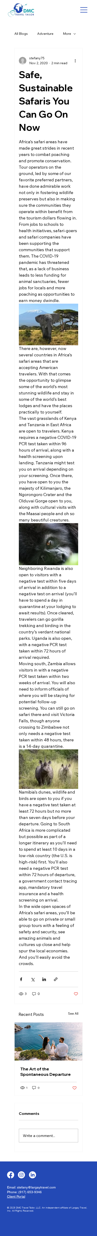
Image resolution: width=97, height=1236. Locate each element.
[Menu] (84, 10)
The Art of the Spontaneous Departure (45, 1071)
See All (73, 1013)
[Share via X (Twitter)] (32, 979)
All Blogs (21, 34)
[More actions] (75, 61)
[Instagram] (21, 1174)
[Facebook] (10, 1174)
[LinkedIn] (32, 1174)
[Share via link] (55, 979)
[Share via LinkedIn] (44, 979)
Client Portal (16, 1196)
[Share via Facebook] (21, 979)
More (67, 34)
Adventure (45, 34)
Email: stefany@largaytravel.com (31, 1187)
